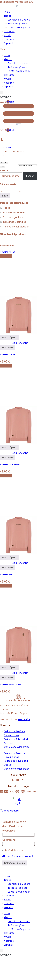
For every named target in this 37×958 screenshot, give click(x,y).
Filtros (2, 167)
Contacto (9, 31)
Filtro (5, 196)
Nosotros (9, 39)
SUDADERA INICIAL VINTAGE (10, 684)
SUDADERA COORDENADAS (10, 464)
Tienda (8, 15)
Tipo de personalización (16, 226)
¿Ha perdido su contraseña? (17, 856)
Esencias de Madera (19, 19)
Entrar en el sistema (14, 863)
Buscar (4, 170)
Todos (6, 207)
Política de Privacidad (16, 739)
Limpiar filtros (7, 252)
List (6, 163)
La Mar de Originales (19, 27)
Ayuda (7, 35)
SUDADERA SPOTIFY (7, 354)
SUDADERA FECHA (7, 574)
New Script (24, 719)
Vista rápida (9, 337)
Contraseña (9, 839)
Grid (2, 163)
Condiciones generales (16, 747)
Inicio (7, 12)
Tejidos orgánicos (17, 23)
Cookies (8, 743)
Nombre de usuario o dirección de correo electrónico (14, 826)
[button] (18, 49)
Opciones (7, 347)
